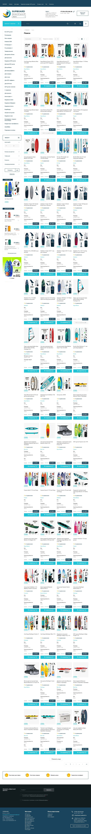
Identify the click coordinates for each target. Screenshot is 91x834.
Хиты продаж (51, 816)
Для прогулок (28, 822)
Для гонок (27, 826)
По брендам (28, 815)
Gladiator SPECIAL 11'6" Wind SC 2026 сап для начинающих (64, 299)
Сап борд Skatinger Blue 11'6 (47, 634)
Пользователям (53, 811)
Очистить (12, 174)
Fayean (74, 116)
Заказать (48, 790)
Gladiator (26, 210)
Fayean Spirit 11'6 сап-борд (31, 490)
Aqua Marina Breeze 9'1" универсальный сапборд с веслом (11, 248)
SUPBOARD (18, 11)
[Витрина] (82, 39)
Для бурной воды (29, 825)
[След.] (86, 764)
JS (57, 401)
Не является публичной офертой (11, 814)
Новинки (50, 815)
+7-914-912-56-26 (66, 11)
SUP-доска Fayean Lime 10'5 (80, 441)
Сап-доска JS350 (61, 394)
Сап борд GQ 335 (9, 199)
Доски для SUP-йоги (30, 818)
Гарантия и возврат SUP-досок (28, 4)
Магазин (28, 811)
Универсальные (29, 816)
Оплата (10, 4)
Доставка (16, 4)
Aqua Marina (26, 69)
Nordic (74, 163)
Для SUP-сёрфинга (29, 819)
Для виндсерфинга (29, 821)
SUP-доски (27, 814)
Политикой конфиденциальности (37, 796)
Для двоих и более (29, 828)
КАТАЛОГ (5, 4)
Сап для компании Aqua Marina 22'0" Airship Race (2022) (46, 348)
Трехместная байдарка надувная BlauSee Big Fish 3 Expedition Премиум (47, 729)
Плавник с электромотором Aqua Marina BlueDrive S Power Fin (64, 443)
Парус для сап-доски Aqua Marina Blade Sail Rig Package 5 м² (80, 299)
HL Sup (58, 163)
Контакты (51, 4)
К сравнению (29, 66)
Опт (46, 4)
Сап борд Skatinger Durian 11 (31, 634)
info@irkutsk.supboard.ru (80, 815)
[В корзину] (18, 220)
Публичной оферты (43, 800)
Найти (68, 24)
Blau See (75, 401)
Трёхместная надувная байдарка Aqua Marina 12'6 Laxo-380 (64, 540)
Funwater (42, 401)
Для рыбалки (28, 823)
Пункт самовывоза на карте (79, 825)
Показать (11, 170)
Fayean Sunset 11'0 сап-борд (47, 490)
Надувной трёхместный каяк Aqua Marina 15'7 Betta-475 (80, 492)
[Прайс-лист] (86, 39)
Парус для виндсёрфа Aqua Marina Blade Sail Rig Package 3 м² (31, 348)
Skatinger (75, 593)
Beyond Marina (43, 593)
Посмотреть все (12, 253)
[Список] (84, 39)
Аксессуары (28, 829)
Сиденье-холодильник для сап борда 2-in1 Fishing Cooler (64, 729)
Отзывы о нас (40, 4)
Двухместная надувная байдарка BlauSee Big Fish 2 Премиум (31, 443)
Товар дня (50, 814)
